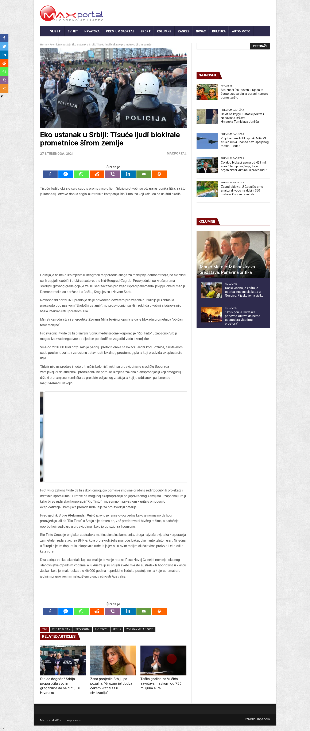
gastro (49, 41)
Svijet (73, 31)
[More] (4, 88)
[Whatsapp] (81, 174)
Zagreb (184, 31)
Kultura (219, 31)
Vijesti (55, 31)
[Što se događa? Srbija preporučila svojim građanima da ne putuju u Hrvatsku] (63, 660)
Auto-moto (241, 31)
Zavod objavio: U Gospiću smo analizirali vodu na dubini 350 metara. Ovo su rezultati (242, 190)
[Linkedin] (128, 174)
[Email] (143, 174)
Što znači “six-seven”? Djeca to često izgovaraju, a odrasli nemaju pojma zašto (244, 93)
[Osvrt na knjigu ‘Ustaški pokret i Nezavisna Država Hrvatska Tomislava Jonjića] (207, 116)
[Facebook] (50, 174)
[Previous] (49, 437)
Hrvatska (92, 31)
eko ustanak (61, 629)
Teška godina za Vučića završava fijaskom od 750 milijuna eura (161, 683)
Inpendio (263, 719)
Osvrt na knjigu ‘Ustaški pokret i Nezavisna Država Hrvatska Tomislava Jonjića (242, 118)
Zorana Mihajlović (139, 629)
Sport (145, 31)
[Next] (177, 437)
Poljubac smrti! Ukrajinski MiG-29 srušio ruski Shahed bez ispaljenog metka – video (245, 142)
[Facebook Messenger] (65, 174)
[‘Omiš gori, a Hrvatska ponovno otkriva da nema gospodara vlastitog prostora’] (211, 314)
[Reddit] (97, 174)
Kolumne (164, 31)
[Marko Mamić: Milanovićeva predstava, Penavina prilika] (233, 254)
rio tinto (101, 629)
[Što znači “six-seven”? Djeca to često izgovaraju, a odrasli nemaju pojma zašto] (207, 92)
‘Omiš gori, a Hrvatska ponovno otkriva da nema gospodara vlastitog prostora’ (242, 317)
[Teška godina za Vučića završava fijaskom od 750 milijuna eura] (163, 660)
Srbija (117, 629)
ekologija (82, 629)
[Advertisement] (113, 234)
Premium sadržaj (120, 31)
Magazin (226, 85)
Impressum (74, 720)
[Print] (159, 174)
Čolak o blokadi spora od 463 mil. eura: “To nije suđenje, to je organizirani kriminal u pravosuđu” (244, 166)
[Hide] (1, 96)
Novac (201, 31)
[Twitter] (4, 46)
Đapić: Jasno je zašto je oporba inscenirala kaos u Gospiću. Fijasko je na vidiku (244, 291)
